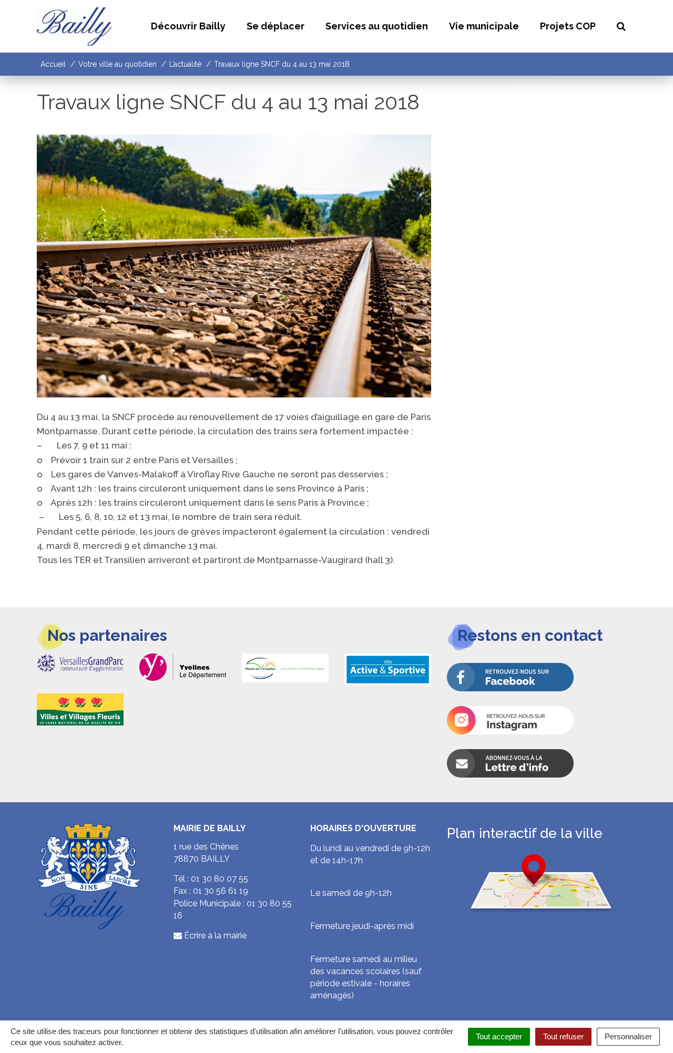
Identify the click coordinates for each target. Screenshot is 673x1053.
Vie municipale (484, 26)
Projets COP (568, 26)
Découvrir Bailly (188, 26)
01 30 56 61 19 (220, 891)
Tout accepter (499, 1036)
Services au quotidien (376, 26)
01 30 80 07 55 (219, 879)
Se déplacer (275, 26)
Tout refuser (563, 1036)
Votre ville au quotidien (117, 64)
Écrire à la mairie (214, 935)
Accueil (53, 64)
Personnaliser (628, 1036)
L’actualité (185, 64)
